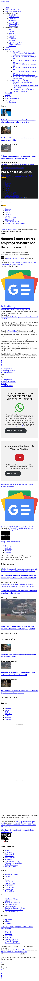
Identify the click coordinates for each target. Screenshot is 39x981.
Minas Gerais (29, 484)
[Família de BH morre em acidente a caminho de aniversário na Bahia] (6, 134)
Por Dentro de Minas (19, 950)
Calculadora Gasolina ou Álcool (15, 908)
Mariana (11, 37)
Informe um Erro (10, 859)
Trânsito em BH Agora (12, 899)
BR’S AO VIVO (14, 51)
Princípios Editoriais (11, 867)
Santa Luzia (12, 46)
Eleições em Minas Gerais (13, 11)
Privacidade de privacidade (13, 863)
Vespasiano (12, 40)
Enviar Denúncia (10, 857)
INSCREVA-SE (13, 474)
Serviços (7, 49)
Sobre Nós (8, 932)
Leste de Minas (13, 22)
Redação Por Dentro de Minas (15, 258)
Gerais (3, 233)
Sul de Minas (13, 20)
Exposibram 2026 (10, 192)
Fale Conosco (9, 100)
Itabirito (11, 33)
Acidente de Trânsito (11, 874)
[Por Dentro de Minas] (16, 174)
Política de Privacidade (12, 941)
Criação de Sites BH (11, 911)
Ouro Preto (12, 35)
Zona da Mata (13, 26)
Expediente (12, 102)
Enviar (22, 953)
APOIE (3, 178)
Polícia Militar (12, 331)
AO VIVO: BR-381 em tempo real (24, 75)
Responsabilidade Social (12, 943)
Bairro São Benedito (7, 484)
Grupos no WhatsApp (12, 98)
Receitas (7, 921)
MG (23, 484)
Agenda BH (8, 93)
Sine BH (7, 901)
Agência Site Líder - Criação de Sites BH (14, 952)
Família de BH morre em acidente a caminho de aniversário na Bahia (19, 592)
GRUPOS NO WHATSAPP (13, 168)
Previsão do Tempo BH (12, 902)
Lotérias (7, 95)
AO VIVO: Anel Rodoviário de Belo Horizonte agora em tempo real (24, 54)
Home (7, 8)
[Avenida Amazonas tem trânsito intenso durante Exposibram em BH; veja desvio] (6, 686)
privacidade (19, 426)
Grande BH (12, 15)
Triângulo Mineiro (14, 24)
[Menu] (1, 168)
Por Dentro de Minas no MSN (14, 197)
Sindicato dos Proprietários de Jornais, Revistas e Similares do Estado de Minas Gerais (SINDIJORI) (18, 824)
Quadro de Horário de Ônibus (18, 80)
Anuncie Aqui (9, 194)
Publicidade (8, 96)
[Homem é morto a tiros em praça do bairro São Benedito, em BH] (19, 309)
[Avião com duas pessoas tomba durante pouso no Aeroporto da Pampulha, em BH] (6, 152)
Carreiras (7, 47)
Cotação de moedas (11, 906)
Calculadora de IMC (11, 904)
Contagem (12, 31)
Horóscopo (8, 923)
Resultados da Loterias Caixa (14, 910)
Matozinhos (12, 38)
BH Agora (8, 183)
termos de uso (10, 426)
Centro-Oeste (13, 18)
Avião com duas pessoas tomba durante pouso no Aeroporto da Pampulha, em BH (18, 157)
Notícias (3, 486)
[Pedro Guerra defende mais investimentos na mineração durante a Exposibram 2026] (6, 115)
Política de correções (11, 865)
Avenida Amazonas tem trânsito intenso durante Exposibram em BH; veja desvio (19, 692)
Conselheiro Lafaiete (15, 42)
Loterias (7, 190)
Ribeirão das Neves (15, 44)
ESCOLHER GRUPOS (15, 431)
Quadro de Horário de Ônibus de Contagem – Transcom (23, 90)
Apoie (7, 850)
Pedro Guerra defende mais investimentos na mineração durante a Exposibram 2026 (18, 121)
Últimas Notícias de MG (12, 9)
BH (10, 29)
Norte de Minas (14, 17)
